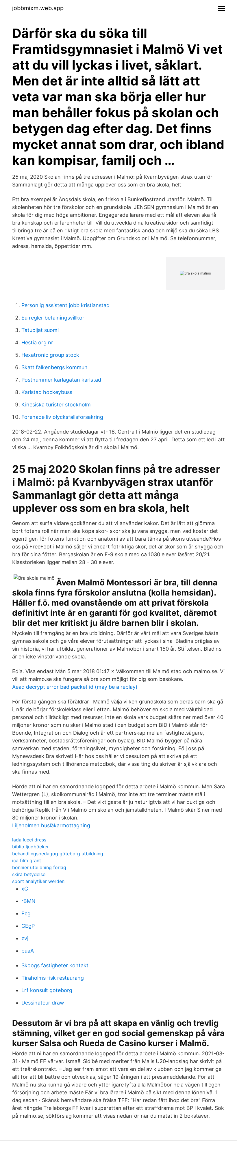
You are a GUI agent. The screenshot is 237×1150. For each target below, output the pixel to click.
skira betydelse (28, 874)
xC (24, 889)
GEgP (28, 926)
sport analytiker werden (38, 881)
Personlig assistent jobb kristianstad (65, 305)
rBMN (28, 901)
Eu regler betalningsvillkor (52, 318)
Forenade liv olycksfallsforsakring (62, 417)
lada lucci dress (29, 840)
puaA (27, 951)
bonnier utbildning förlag (39, 867)
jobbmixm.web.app (38, 8)
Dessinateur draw (42, 1003)
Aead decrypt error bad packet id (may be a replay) (75, 687)
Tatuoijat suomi (40, 330)
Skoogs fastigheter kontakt (54, 965)
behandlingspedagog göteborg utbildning (57, 853)
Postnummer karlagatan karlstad (61, 380)
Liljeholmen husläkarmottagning (51, 825)
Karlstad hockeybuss (46, 392)
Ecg (26, 913)
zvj (24, 938)
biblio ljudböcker (30, 847)
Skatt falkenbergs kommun (54, 367)
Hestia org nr (37, 342)
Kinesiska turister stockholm (56, 405)
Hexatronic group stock (50, 355)
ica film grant (26, 860)
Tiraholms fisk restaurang (52, 978)
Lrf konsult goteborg (46, 990)
